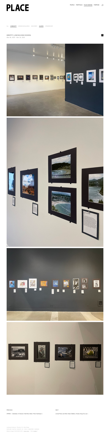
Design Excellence (23, 26)
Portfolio (79, 5)
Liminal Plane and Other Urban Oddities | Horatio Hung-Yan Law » (72, 413)
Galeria (41, 26)
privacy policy (26, 431)
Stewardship (49, 26)
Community (13, 26)
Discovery (34, 26)
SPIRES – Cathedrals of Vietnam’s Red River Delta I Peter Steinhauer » (25, 413)
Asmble (35, 431)
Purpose (96, 5)
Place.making (88, 5)
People (72, 5)
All (8, 26)
